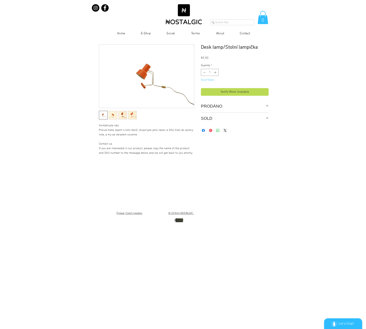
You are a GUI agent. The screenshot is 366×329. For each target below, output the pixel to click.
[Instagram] (95, 8)
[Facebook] (105, 8)
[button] (262, 17)
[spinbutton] (209, 72)
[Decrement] (203, 72)
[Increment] (215, 72)
